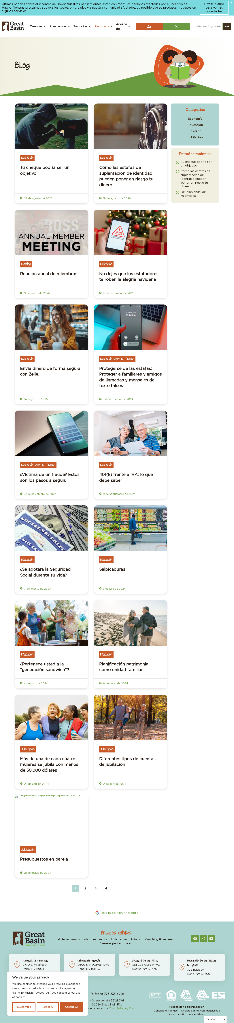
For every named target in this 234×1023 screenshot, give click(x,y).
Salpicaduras (112, 569)
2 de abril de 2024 (114, 784)
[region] (47, 994)
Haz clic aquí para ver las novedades (214, 7)
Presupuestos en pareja (44, 859)
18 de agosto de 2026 (116, 198)
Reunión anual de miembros (48, 274)
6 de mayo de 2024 (115, 683)
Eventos (26, 264)
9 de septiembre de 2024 (118, 494)
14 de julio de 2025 (35, 399)
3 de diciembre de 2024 (117, 399)
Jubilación (27, 749)
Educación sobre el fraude (117, 359)
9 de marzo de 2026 (36, 293)
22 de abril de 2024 (36, 784)
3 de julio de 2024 (114, 589)
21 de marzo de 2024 (37, 873)
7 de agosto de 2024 (37, 589)
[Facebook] (195, 938)
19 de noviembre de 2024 (39, 494)
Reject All (47, 1007)
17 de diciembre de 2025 (118, 293)
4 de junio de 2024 (35, 683)
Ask (227, 26)
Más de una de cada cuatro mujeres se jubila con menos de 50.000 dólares (49, 764)
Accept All (71, 1007)
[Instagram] (203, 938)
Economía (195, 118)
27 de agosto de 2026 (37, 198)
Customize (24, 1007)
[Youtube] (211, 938)
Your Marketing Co (121, 1008)
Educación (27, 158)
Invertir (195, 131)
